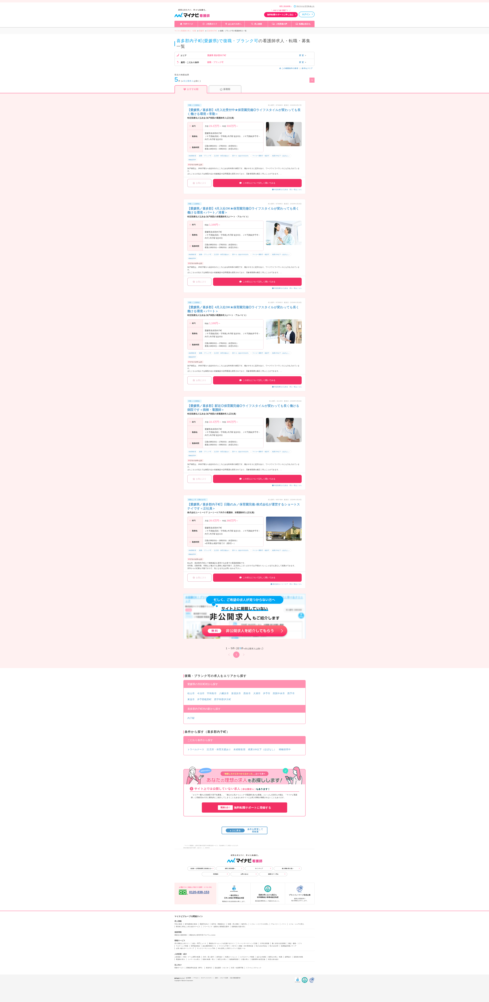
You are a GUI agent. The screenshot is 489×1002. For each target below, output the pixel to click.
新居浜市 (236, 693)
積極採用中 (285, 749)
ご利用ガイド (211, 24)
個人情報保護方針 (235, 978)
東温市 (191, 699)
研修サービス (179, 968)
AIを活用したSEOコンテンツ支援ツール (231, 948)
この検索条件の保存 (290, 68)
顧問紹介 (288, 957)
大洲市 (257, 693)
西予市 (291, 693)
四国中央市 (279, 693)
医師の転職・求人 (209, 959)
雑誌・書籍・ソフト (295, 943)
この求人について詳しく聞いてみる (259, 183)
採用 (216, 978)
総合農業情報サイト (209, 946)
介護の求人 (245, 959)
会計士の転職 (261, 957)
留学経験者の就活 (191, 924)
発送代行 (209, 968)
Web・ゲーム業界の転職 (191, 957)
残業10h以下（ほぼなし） (262, 749)
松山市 (191, 693)
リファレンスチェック (253, 968)
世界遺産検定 (195, 946)
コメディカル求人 (194, 959)
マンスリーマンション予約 (206, 948)
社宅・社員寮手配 (237, 968)
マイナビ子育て (224, 946)
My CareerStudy (261, 946)
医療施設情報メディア (288, 946)
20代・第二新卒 (208, 957)
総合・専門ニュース (199, 943)
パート (283, 924)
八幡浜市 (224, 693)
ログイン (306, 14)
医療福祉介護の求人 (238, 926)
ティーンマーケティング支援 (247, 943)
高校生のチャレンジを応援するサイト (222, 943)
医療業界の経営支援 (258, 959)
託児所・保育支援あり (219, 749)
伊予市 (266, 693)
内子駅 (191, 718)
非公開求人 (188, 81)
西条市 (247, 693)
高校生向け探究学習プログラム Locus (202, 935)
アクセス (196, 978)
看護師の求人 (180, 959)
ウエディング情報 (182, 946)
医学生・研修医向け (218, 924)
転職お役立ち (305, 24)
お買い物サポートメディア (185, 948)
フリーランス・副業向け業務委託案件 (216, 926)
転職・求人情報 (233, 924)
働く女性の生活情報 (279, 943)
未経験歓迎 (239, 749)
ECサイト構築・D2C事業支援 (242, 946)
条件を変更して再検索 (246, 830)
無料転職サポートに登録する (245, 807)
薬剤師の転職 (298, 957)
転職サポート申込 (273, 874)
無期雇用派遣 (234, 959)
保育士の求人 (222, 959)
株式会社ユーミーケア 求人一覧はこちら (287, 584)
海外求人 (244, 924)
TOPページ (188, 24)
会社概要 (188, 978)
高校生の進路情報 (180, 935)
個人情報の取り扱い (287, 868)
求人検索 (258, 24)
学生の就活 (178, 924)
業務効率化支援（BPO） (194, 968)
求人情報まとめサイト (182, 943)
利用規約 (215, 874)
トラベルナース (195, 749)
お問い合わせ (244, 874)
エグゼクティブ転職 (247, 957)
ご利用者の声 (281, 24)
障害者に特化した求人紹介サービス (188, 926)
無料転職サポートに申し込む (280, 15)
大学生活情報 (264, 943)
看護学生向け (204, 924)
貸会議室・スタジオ (221, 968)
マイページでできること (305, 6)
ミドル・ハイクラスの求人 (259, 924)
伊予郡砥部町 (204, 699)
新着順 (226, 89)
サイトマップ (259, 868)
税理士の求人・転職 (275, 957)
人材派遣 (177, 957)
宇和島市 (212, 693)
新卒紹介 (219, 957)
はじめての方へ (234, 24)
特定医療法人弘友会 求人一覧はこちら (288, 189)
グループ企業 (224, 978)
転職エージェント (231, 957)
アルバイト (275, 924)
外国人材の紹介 (273, 959)
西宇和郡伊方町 (222, 699)
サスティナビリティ (207, 978)
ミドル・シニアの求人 (296, 924)
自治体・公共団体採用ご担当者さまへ (201, 868)
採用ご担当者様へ (285, 6)
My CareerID (274, 946)
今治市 (201, 693)
